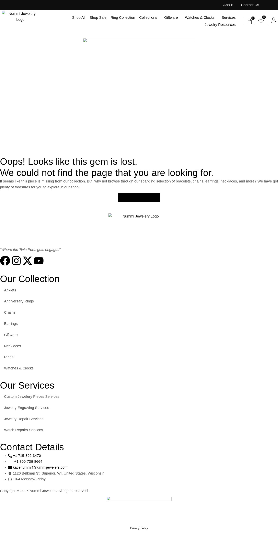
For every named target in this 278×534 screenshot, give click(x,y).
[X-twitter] (27, 261)
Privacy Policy (139, 528)
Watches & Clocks (19, 368)
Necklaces (12, 346)
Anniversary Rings (19, 301)
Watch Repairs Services (23, 430)
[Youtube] (39, 261)
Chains (9, 312)
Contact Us (250, 5)
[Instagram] (16, 261)
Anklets (10, 290)
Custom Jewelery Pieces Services (31, 396)
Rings (8, 357)
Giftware (11, 335)
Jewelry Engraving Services (26, 408)
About (228, 5)
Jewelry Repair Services (23, 419)
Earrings (11, 324)
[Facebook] (5, 261)
